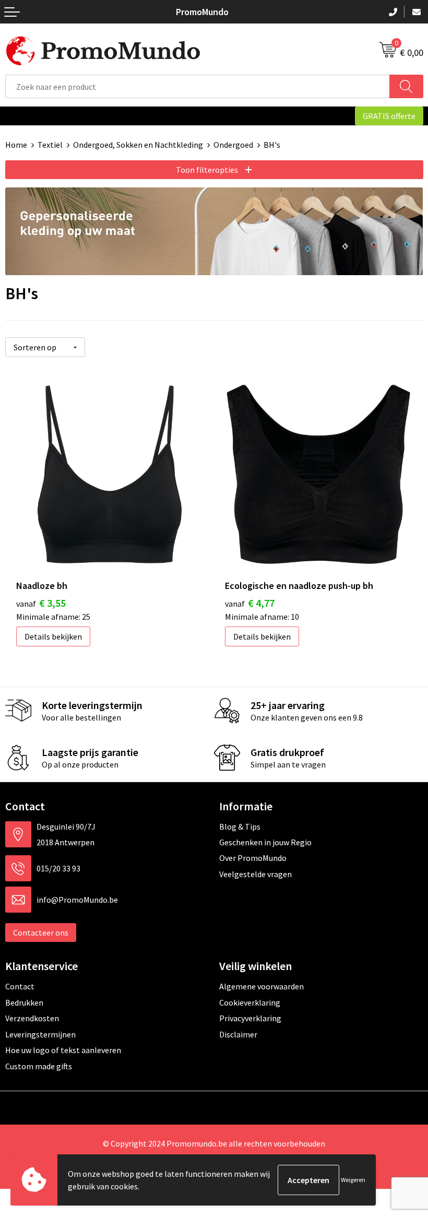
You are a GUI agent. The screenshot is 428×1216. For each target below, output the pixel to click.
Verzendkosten (32, 1018)
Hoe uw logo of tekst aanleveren (63, 1050)
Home (16, 144)
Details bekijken (53, 636)
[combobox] (197, 86)
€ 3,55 (41, 602)
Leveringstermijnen (40, 1034)
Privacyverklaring (250, 1018)
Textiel (50, 144)
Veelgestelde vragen (255, 874)
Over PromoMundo (253, 858)
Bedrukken (24, 1002)
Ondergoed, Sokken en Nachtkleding (138, 144)
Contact (19, 986)
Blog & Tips (239, 826)
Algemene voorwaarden (261, 986)
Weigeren (353, 1180)
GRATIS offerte (389, 116)
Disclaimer (238, 1034)
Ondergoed (233, 144)
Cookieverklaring (249, 1002)
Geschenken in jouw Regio (265, 842)
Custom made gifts (38, 1066)
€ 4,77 (250, 602)
